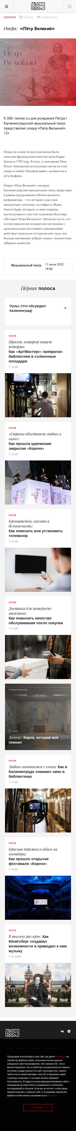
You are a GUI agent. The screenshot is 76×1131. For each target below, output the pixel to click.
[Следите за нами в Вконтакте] (62, 1031)
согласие (60, 1056)
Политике (52, 1095)
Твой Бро (38, 6)
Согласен (38, 1107)
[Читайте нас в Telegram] (69, 1031)
